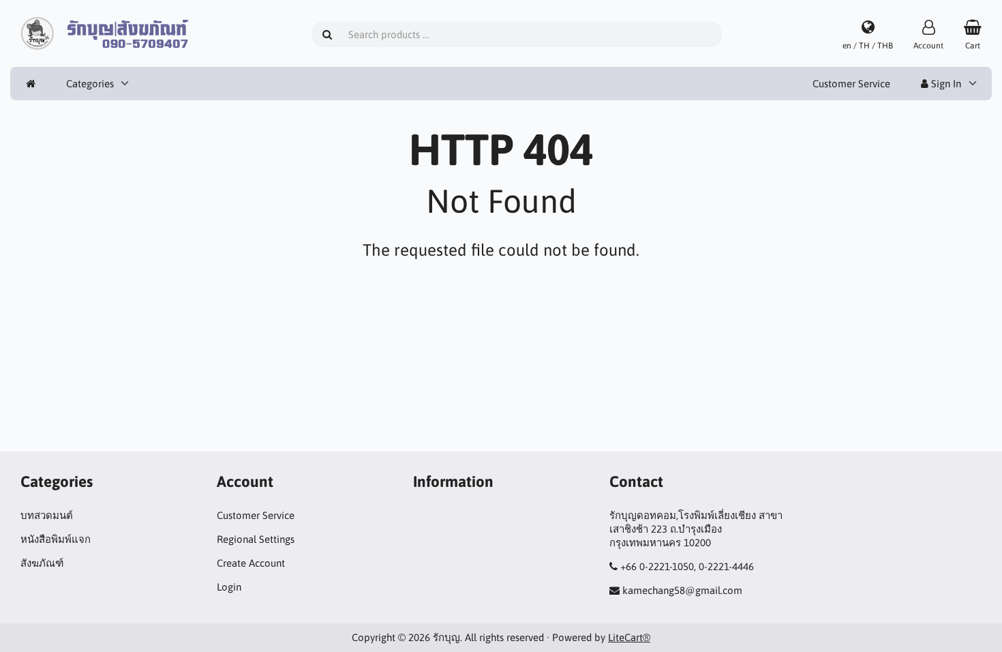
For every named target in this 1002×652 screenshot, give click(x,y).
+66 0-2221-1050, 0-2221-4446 (687, 566)
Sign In (944, 83)
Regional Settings (255, 539)
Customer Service (851, 83)
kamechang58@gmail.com (682, 590)
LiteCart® (629, 637)
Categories (90, 83)
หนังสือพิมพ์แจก (55, 539)
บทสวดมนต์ (46, 515)
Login (229, 587)
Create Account (251, 563)
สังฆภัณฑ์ (41, 563)
